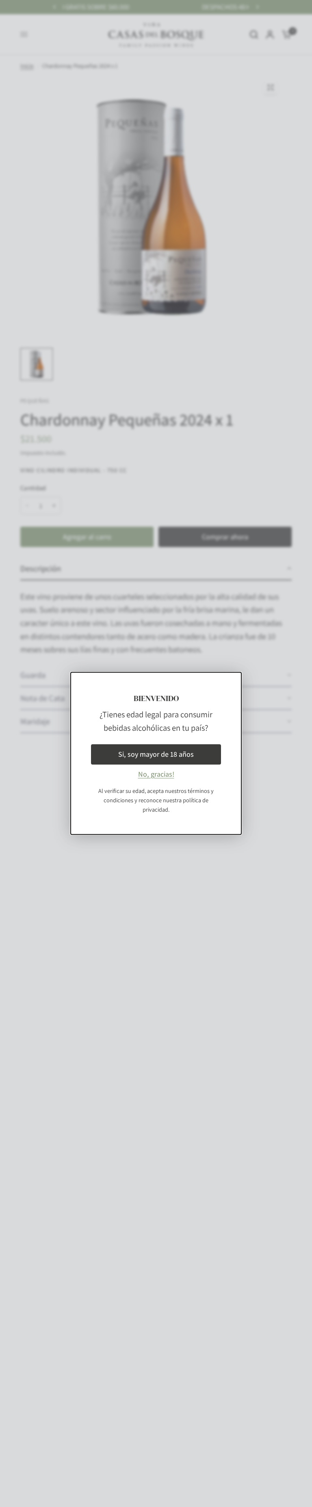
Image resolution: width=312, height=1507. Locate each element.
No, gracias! (156, 774)
